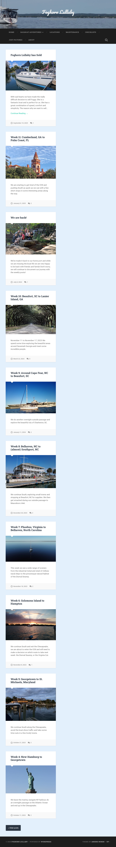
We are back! (19, 217)
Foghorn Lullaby (58, 12)
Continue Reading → (19, 113)
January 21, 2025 (19, 203)
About (31, 40)
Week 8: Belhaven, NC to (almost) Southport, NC (26, 448)
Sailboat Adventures (30, 32)
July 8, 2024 (17, 282)
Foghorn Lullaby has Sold (26, 55)
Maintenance (72, 32)
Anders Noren (98, 842)
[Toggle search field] (106, 40)
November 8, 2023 (19, 665)
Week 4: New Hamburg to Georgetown (26, 758)
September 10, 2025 (20, 123)
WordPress (46, 842)
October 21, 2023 (19, 743)
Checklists (90, 32)
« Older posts (13, 828)
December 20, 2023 (20, 513)
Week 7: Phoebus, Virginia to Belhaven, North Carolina (28, 528)
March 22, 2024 (18, 359)
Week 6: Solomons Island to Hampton (27, 602)
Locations (55, 32)
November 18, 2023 (20, 586)
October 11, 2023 (19, 815)
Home (11, 32)
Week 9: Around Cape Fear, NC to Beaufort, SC (29, 374)
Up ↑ (108, 842)
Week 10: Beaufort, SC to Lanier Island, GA (30, 297)
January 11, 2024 (19, 432)
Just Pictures (15, 40)
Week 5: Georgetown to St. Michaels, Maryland (27, 680)
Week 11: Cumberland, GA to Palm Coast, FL (28, 138)
